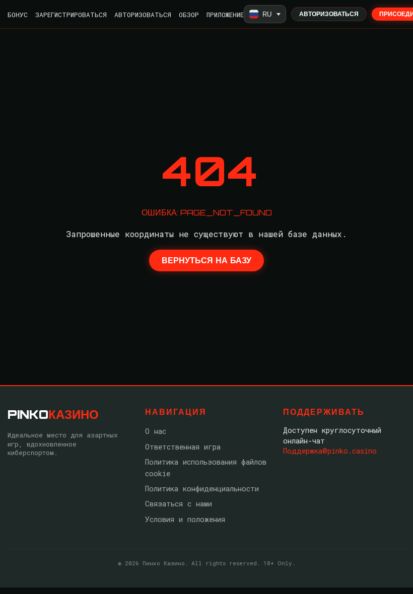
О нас (155, 431)
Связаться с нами (178, 503)
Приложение (225, 15)
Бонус (18, 15)
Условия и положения (185, 519)
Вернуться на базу (206, 260)
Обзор (189, 15)
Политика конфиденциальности (202, 488)
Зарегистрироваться (71, 15)
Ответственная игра (183, 447)
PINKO (53, 414)
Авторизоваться (142, 15)
